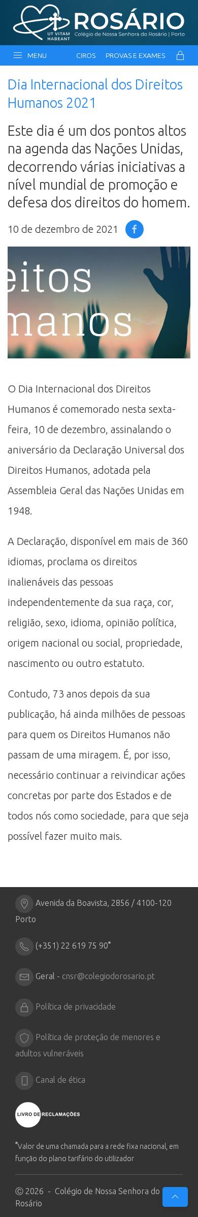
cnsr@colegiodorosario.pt (108, 976)
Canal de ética (60, 1079)
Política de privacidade (76, 1006)
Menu (35, 55)
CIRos (85, 55)
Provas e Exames (135, 55)
